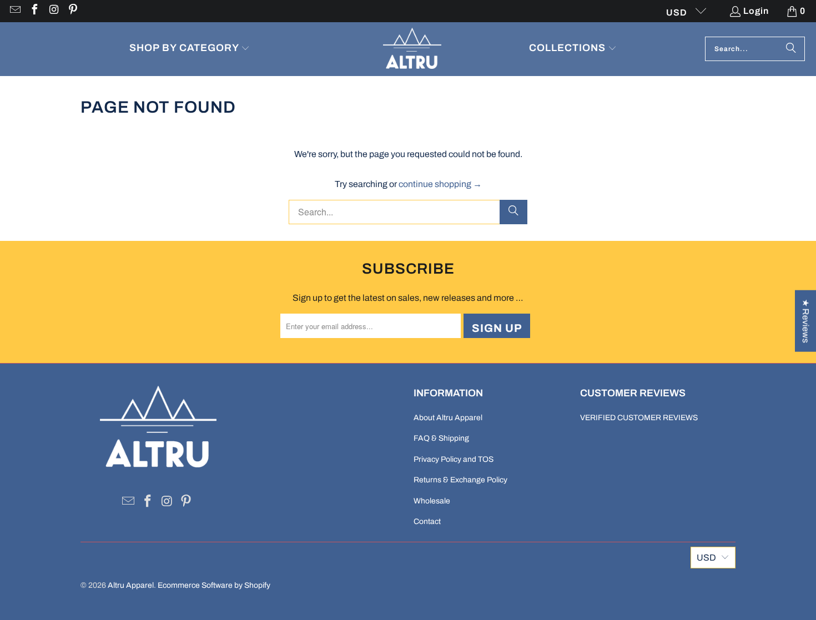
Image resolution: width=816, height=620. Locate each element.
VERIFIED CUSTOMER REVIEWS (639, 418)
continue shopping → (440, 184)
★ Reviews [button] (805, 320)
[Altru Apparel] (412, 49)
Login (756, 11)
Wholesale (432, 501)
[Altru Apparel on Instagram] (53, 11)
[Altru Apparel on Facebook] (34, 11)
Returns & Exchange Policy (460, 480)
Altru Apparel (131, 585)
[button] (189, 49)
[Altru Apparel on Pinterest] (73, 11)
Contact (427, 521)
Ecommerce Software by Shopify (214, 585)
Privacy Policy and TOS (453, 459)
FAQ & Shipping (441, 438)
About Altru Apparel (448, 418)
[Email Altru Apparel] (14, 11)
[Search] (791, 49)
